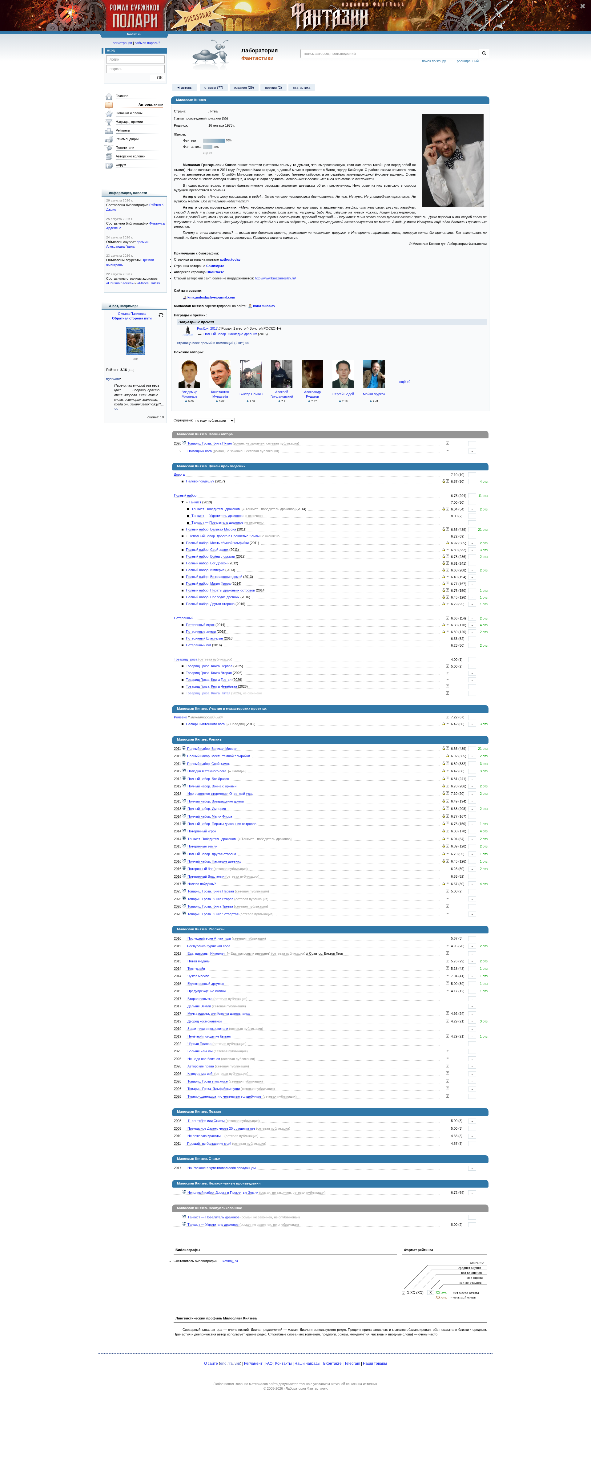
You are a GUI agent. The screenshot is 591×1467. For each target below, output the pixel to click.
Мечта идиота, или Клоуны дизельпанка (218, 1013)
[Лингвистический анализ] (443, 481)
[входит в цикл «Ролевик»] (184, 771)
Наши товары (375, 1363)
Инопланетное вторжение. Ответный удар (220, 793)
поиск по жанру (434, 61)
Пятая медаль (198, 961)
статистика (301, 87)
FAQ (268, 1363)
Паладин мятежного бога (205, 724)
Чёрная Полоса (199, 1044)
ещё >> (207, 153)
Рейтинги (123, 130)
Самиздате (215, 266)
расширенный (468, 61)
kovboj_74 (230, 1261)
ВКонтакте (332, 1363)
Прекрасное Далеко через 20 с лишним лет (221, 1128)
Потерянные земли (201, 631)
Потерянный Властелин (204, 638)
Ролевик (180, 717)
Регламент (253, 1363)
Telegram (352, 1363)
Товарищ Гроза (185, 659)
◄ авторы (184, 87)
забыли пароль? (147, 43)
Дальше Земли (199, 1006)
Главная (122, 96)
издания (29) (244, 87)
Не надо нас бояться (203, 1059)
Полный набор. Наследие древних (230, 334)
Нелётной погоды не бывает (209, 1036)
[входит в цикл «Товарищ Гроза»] (184, 443)
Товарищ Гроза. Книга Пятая (209, 443)
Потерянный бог (198, 645)
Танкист (195, 502)
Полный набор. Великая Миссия (211, 529)
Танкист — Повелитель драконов (217, 522)
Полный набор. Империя (205, 570)
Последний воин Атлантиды (209, 938)
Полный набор (185, 495)
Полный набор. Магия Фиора (208, 583)
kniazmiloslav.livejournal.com (211, 297)
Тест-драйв (196, 968)
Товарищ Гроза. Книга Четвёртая (211, 686)
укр (237, 1363)
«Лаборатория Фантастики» (305, 1388)
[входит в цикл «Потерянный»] (184, 831)
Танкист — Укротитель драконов (217, 516)
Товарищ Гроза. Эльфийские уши (213, 1089)
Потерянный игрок (200, 625)
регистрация (122, 43)
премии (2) (273, 87)
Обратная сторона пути (132, 318)
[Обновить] (161, 317)
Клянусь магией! (200, 1073)
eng (223, 1363)
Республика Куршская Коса (208, 946)
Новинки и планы (129, 113)
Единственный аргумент (206, 983)
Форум (121, 165)
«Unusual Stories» (120, 283)
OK (157, 77)
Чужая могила (198, 976)
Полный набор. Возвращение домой (214, 577)
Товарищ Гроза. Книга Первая (209, 666)
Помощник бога (199, 451)
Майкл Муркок (374, 394)
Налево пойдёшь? (200, 481)
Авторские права (200, 1066)
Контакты (283, 1363)
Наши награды (307, 1363)
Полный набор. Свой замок (207, 549)
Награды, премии (129, 122)
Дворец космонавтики (204, 1021)
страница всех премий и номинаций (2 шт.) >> (213, 343)
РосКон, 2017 (208, 328)
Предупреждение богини (206, 991)
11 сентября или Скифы (206, 1121)
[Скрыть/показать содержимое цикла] (182, 502)
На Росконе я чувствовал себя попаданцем (221, 1168)
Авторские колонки (130, 156)
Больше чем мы (200, 1051)
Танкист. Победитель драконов (215, 509)
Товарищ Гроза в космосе (207, 1081)
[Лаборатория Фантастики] (211, 54)
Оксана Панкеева (132, 313)
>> (116, 409)
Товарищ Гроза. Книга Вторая (209, 673)
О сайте (211, 1363)
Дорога (179, 474)
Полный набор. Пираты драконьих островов (220, 590)
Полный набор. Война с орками (210, 556)
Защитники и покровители (207, 1028)
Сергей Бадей (343, 394)
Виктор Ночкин (251, 394)
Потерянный (183, 618)
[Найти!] (484, 53)
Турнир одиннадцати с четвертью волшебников (224, 1096)
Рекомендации (127, 139)
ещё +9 (404, 382)
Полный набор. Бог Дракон (206, 563)
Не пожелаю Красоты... (205, 1136)
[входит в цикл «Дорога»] (184, 884)
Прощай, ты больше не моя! (209, 1143)
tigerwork (113, 379)
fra (230, 1363)
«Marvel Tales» (148, 283)
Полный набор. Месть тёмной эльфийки (217, 543)
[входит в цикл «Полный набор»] (184, 748)
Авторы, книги (151, 104)
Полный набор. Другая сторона (210, 604)
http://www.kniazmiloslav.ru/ (275, 278)
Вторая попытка (199, 999)
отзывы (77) (213, 87)
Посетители (125, 147)
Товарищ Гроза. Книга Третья (208, 679)
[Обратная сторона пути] (135, 354)
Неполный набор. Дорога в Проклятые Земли (224, 536)
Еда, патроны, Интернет (206, 953)
